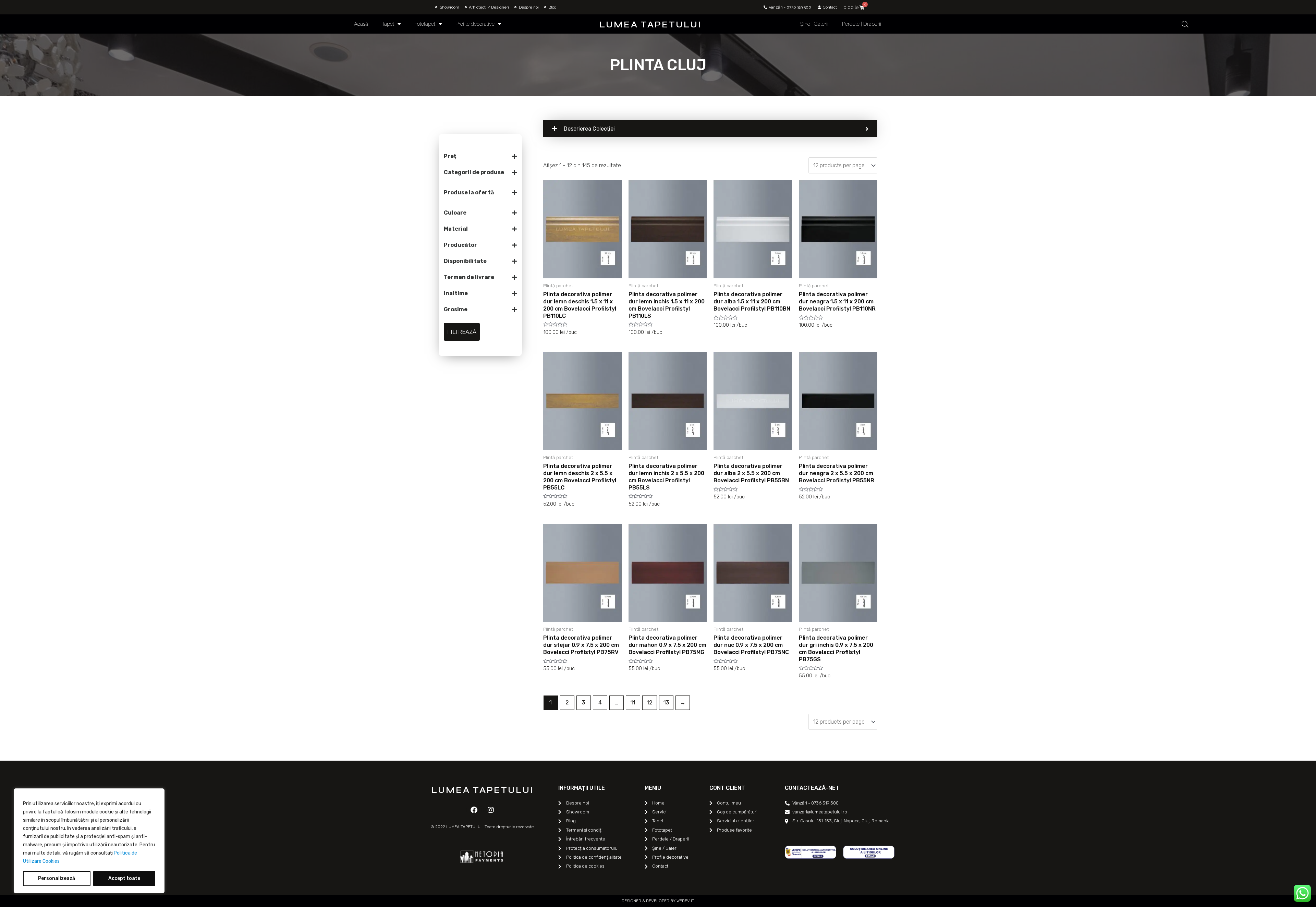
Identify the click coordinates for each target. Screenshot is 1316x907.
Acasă (361, 24)
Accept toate (124, 878)
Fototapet (424, 24)
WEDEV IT (684, 900)
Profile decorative (475, 24)
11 (633, 702)
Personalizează (56, 878)
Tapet (388, 24)
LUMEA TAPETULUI (650, 25)
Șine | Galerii (814, 24)
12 (650, 702)
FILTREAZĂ (461, 331)
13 (666, 702)
